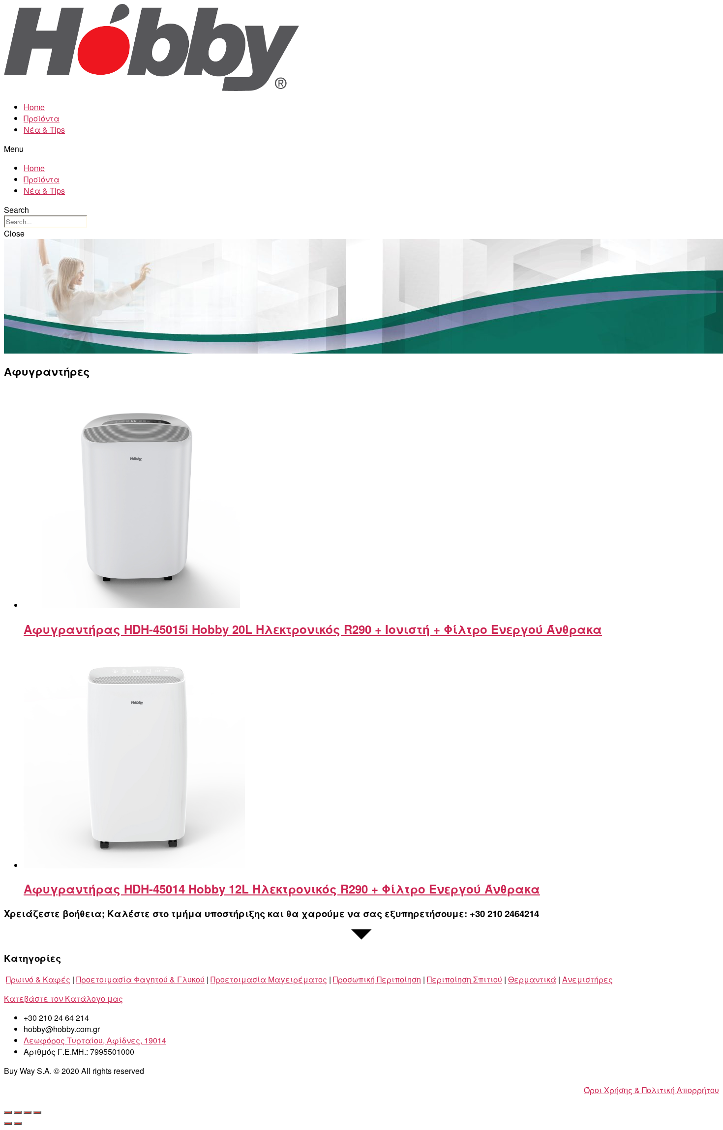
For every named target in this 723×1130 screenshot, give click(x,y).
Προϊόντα (42, 118)
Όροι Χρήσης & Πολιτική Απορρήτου (651, 1090)
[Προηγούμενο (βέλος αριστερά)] (8, 1123)
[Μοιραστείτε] (18, 1112)
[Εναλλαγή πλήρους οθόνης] (27, 1112)
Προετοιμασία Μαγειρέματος (269, 979)
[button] (361, 148)
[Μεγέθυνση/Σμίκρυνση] (37, 1112)
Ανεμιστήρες (587, 979)
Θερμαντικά (532, 979)
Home (34, 107)
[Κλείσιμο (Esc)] (8, 1112)
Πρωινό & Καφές (38, 979)
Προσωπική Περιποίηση (377, 979)
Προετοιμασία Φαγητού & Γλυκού (140, 979)
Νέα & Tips (44, 129)
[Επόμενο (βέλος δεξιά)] (18, 1123)
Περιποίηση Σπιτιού (464, 979)
